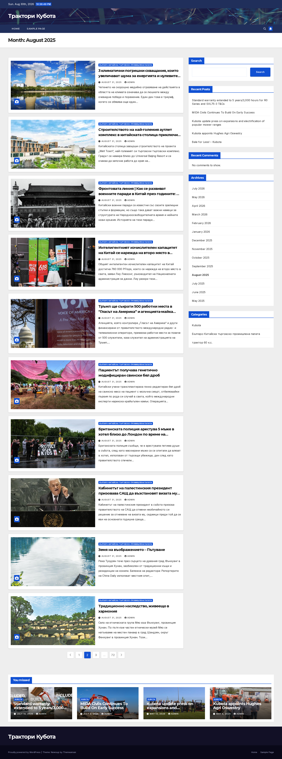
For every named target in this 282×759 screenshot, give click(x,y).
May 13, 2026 (158, 714)
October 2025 (200, 257)
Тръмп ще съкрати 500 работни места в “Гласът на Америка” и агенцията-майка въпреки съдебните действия (135, 311)
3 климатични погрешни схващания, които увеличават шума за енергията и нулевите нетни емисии (138, 75)
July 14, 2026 (25, 714)
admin (131, 82)
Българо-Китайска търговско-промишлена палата (125, 65)
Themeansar (69, 752)
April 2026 (198, 206)
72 (113, 655)
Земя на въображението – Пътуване (131, 549)
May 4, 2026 (223, 714)
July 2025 (198, 283)
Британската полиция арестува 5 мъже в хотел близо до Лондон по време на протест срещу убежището (136, 434)
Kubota (196, 325)
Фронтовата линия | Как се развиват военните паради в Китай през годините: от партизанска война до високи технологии (139, 193)
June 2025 (198, 292)
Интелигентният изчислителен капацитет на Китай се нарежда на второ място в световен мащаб (137, 252)
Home (16, 28)
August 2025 (200, 275)
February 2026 (201, 223)
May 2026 (198, 197)
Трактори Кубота (31, 16)
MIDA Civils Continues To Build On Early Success (223, 112)
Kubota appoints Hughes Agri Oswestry (217, 133)
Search (196, 61)
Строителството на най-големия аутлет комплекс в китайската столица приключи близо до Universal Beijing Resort (138, 134)
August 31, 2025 (112, 82)
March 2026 (199, 214)
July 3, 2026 (91, 714)
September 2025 (202, 266)
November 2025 (202, 249)
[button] (264, 28)
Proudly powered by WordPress (24, 752)
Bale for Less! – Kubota (206, 142)
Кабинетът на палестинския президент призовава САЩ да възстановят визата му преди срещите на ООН (137, 493)
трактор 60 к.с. (202, 342)
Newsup (55, 752)
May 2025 (198, 301)
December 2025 (202, 240)
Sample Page (36, 28)
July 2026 (198, 188)
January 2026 (201, 232)
